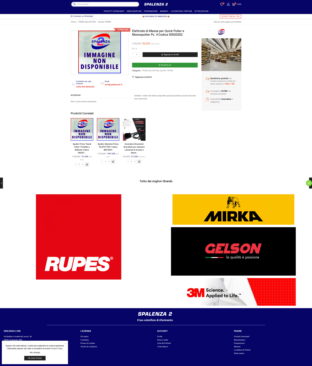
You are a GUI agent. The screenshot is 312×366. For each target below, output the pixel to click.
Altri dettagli (35, 352)
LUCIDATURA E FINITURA (181, 11)
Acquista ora (166, 65)
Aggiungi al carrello (171, 54)
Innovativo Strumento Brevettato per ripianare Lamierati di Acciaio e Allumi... (134, 148)
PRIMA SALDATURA (87, 22)
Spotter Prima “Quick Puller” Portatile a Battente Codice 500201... (82, 148)
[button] (87, 164)
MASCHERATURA (134, 11)
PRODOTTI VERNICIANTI (114, 11)
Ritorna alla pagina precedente (227, 22)
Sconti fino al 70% (231, 16)
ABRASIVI (164, 11)
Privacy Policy (56, 348)
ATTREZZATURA (201, 11)
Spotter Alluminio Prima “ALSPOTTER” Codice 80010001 (108, 147)
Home (73, 22)
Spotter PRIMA (104, 22)
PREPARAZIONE (151, 11)
